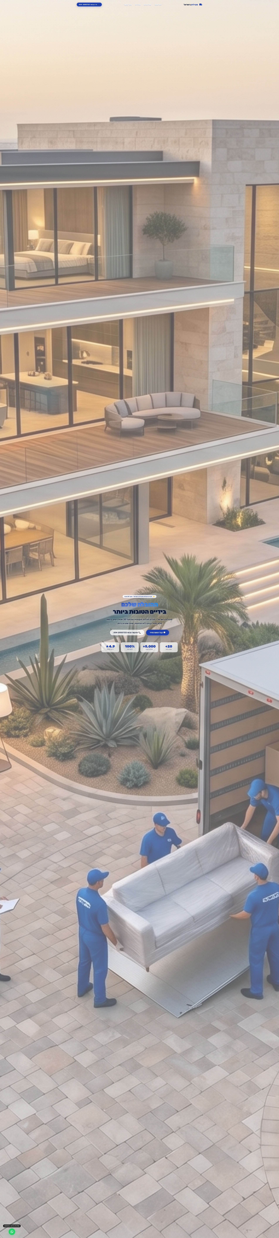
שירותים (147, 4)
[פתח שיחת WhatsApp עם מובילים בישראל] (12, 1231)
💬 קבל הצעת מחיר (158, 632)
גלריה (137, 4)
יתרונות (158, 4)
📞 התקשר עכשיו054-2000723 (127, 632)
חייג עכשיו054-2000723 (89, 4)
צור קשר (128, 4)
